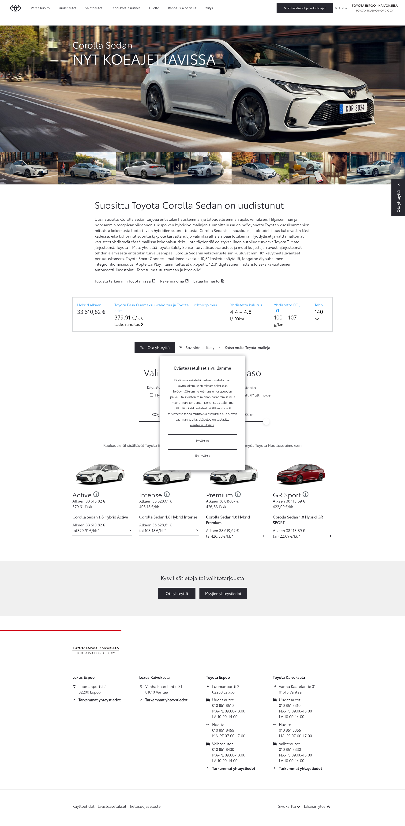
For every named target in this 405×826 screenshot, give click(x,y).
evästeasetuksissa (202, 425)
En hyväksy (202, 455)
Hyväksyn (202, 440)
